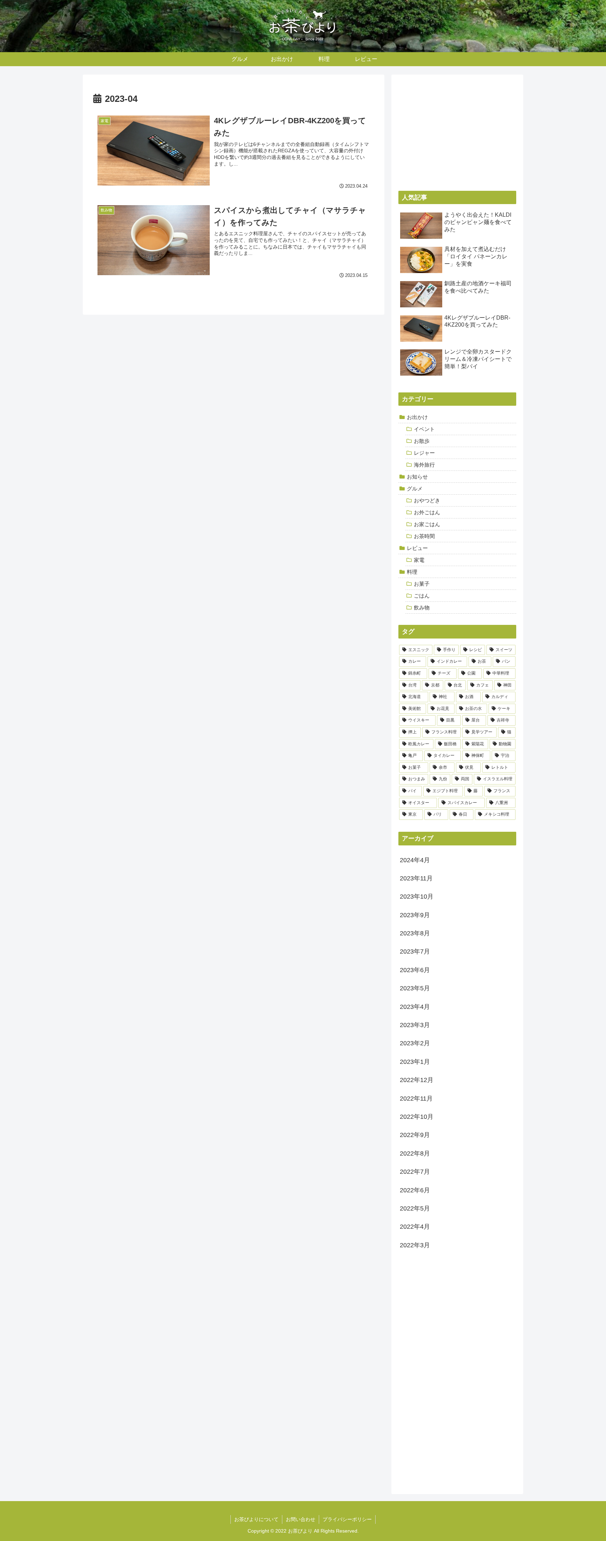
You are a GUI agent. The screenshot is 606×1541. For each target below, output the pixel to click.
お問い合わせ (300, 1519)
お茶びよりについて (256, 1519)
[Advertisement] (457, 131)
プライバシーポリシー (347, 1519)
